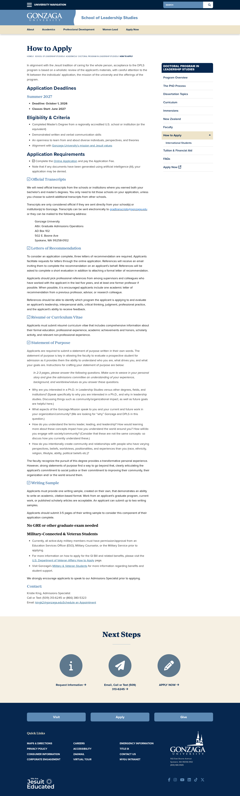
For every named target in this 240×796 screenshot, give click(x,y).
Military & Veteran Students (69, 566)
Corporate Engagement (43, 759)
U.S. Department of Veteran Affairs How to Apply (63, 560)
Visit (56, 717)
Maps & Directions (39, 743)
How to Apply (172, 135)
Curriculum (170, 102)
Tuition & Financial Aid (177, 150)
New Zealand (172, 119)
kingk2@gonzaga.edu (49, 602)
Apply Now (132, 29)
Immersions (170, 111)
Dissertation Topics (175, 94)
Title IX (124, 749)
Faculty (168, 127)
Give (183, 717)
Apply (120, 717)
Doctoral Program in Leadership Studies (97, 56)
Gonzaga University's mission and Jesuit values (82, 145)
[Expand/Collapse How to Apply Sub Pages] (210, 135)
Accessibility (82, 749)
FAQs (166, 159)
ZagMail (78, 754)
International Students (179, 143)
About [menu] (30, 29)
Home (29, 56)
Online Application (65, 161)
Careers (79, 743)
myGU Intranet (130, 759)
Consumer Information (43, 754)
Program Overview (175, 77)
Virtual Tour (82, 759)
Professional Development (78, 29)
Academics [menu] (48, 29)
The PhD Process (174, 86)
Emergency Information (137, 743)
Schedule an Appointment (79, 602)
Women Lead (110, 29)
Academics (71, 56)
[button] (29, 5)
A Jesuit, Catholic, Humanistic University (54, 782)
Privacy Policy (37, 749)
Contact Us (128, 754)
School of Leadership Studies (109, 18)
